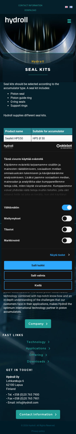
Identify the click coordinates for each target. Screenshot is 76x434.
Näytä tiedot (57, 254)
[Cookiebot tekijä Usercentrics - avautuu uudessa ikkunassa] (56, 146)
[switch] (67, 218)
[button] (38, 323)
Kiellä (38, 285)
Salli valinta (38, 275)
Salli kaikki (38, 265)
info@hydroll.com (27, 402)
